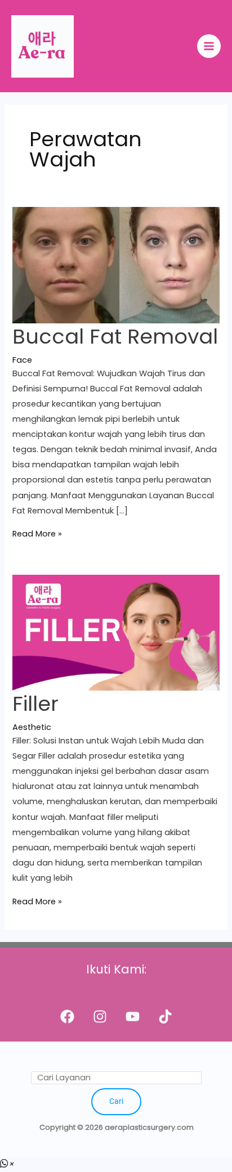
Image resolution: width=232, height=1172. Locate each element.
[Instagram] (100, 1016)
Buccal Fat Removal (115, 336)
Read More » (37, 533)
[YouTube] (133, 1016)
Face (22, 360)
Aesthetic (31, 727)
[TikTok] (165, 1016)
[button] (7, 1164)
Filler (35, 703)
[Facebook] (67, 1016)
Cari (116, 1101)
